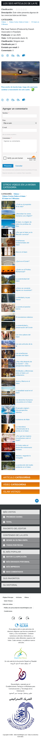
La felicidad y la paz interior (23, 298)
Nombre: (6, 113)
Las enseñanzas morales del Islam (22, 354)
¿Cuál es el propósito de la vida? (23, 205)
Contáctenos (8, 611)
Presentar (8, 166)
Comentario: (7, 138)
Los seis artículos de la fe (24, 345)
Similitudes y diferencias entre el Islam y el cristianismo (24, 373)
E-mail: (5, 127)
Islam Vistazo (8, 601)
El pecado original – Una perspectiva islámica (23, 410)
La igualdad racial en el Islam (24, 392)
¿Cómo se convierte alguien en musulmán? (24, 289)
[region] (20, 72)
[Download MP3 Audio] (12, 55)
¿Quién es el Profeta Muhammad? (23, 271)
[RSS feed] (27, 618)
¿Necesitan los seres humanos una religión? (24, 215)
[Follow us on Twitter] (21, 618)
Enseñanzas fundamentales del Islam (22, 243)
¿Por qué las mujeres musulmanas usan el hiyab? (23, 438)
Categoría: (7, 20)
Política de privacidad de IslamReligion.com (18, 608)
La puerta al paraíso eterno (23, 308)
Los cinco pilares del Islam (23, 336)
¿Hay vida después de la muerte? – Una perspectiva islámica (24, 364)
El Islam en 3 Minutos (10, 198)
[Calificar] (2, 55)
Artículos (19, 597)
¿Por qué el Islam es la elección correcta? (24, 233)
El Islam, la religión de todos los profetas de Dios (24, 224)
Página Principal (8, 597)
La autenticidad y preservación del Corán (24, 326)
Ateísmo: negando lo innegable (23, 457)
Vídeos (3, 22)
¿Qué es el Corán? (22, 261)
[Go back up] (37, 501)
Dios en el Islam (21, 252)
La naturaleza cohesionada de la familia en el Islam (22, 429)
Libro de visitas (8, 604)
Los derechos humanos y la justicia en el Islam (24, 401)
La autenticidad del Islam (22, 280)
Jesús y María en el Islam (23, 382)
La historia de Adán (23, 419)
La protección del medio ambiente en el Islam (24, 466)
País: (4, 120)
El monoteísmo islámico (24, 317)
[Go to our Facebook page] (13, 618)
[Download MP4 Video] (18, 55)
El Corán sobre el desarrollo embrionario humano (24, 447)
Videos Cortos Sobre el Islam (18, 22)
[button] (20, 72)
